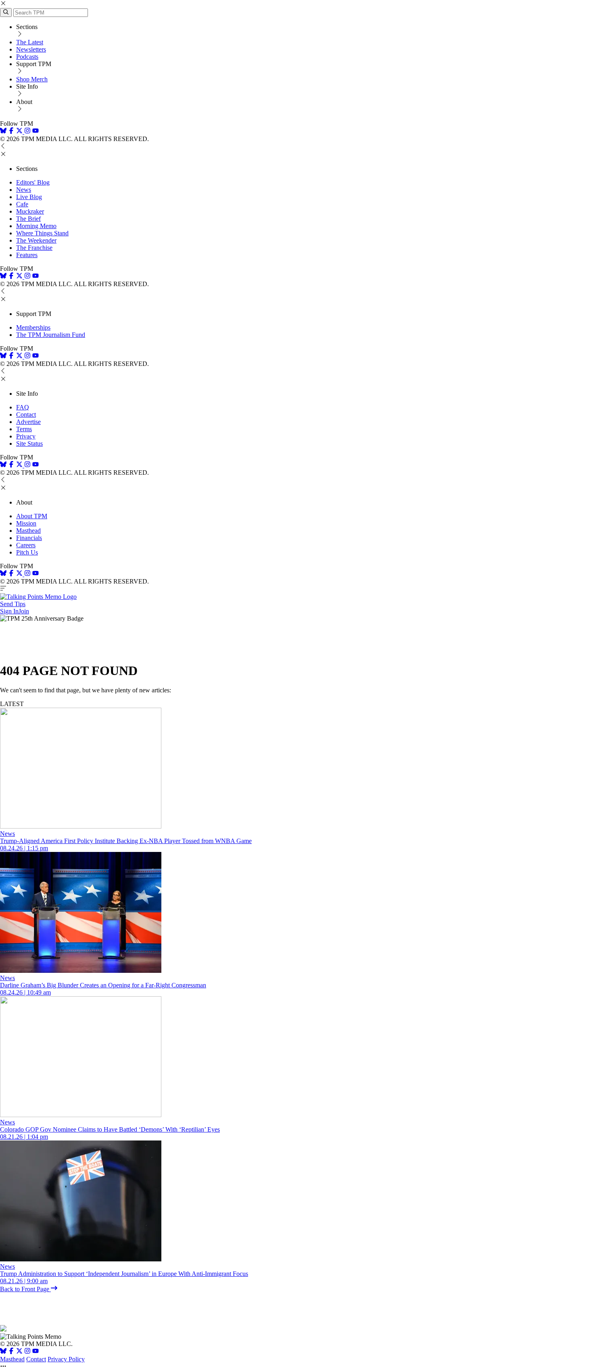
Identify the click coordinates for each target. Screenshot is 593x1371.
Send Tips (12, 603)
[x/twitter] (20, 131)
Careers (25, 545)
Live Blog (29, 196)
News (23, 189)
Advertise (28, 421)
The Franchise (34, 247)
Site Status (29, 443)
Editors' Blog (33, 182)
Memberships (33, 327)
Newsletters (31, 49)
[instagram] (27, 131)
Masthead (28, 530)
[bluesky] (3, 131)
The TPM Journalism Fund (50, 334)
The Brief (28, 218)
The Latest (29, 42)
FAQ (22, 407)
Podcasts (27, 56)
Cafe (22, 204)
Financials (29, 537)
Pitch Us (27, 552)
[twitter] (19, 1351)
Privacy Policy (66, 1359)
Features (27, 254)
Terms (24, 429)
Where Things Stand (42, 233)
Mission (26, 523)
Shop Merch (32, 79)
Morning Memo (36, 225)
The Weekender (36, 240)
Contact (26, 414)
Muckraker (30, 211)
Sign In (9, 611)
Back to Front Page (25, 1289)
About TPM (31, 516)
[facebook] (11, 131)
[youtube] (35, 131)
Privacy (25, 436)
